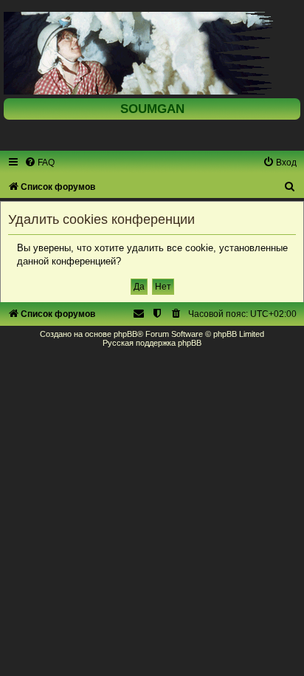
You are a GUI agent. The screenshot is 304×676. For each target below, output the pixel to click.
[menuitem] (39, 162)
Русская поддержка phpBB (152, 342)
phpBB (125, 334)
